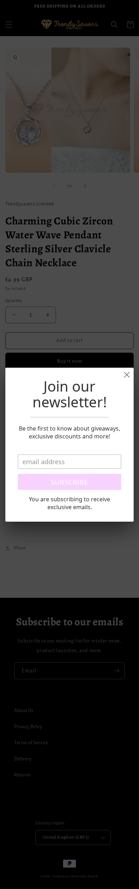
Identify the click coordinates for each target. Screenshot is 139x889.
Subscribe (69, 482)
